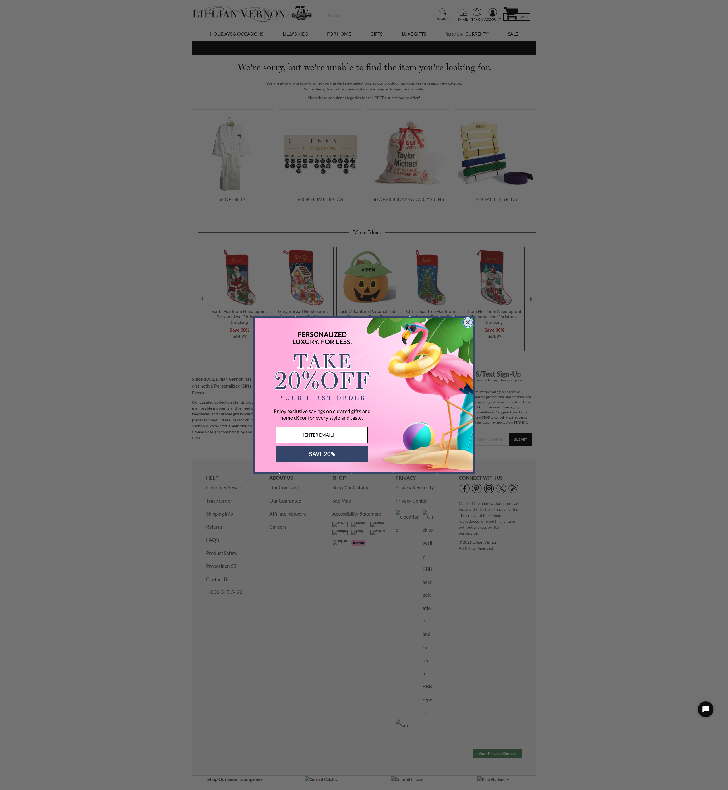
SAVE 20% (322, 453)
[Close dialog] (468, 322)
